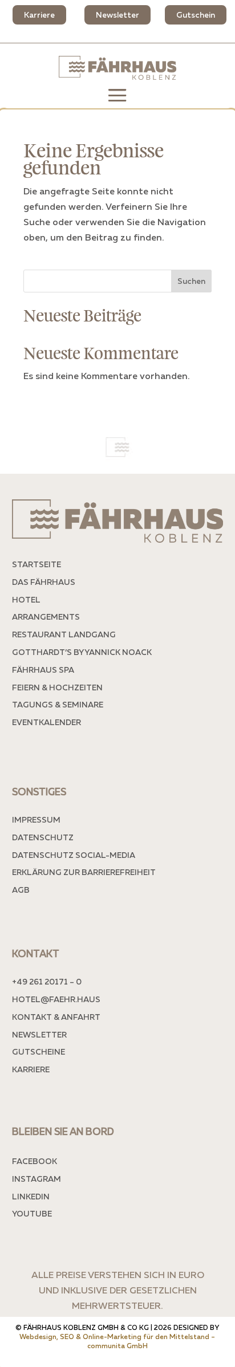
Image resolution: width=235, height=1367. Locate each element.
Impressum (36, 819)
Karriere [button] (39, 14)
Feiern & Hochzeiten (57, 687)
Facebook (34, 1161)
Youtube (32, 1213)
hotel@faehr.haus (56, 999)
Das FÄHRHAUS (43, 582)
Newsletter (39, 1034)
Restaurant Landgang (64, 634)
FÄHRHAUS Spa (43, 669)
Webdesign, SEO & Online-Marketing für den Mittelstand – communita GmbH (117, 1341)
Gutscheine (38, 1051)
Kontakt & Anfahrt (56, 1017)
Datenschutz (43, 837)
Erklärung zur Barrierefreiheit (84, 872)
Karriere (31, 1069)
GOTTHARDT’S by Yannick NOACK (82, 652)
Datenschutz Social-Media (73, 855)
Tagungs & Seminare (57, 704)
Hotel (26, 599)
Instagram (36, 1178)
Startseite (36, 564)
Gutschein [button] (195, 14)
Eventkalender (46, 722)
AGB (21, 889)
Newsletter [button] (117, 14)
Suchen (191, 281)
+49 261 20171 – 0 (47, 981)
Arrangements (46, 616)
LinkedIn (31, 1196)
